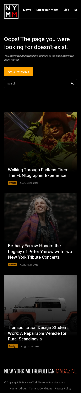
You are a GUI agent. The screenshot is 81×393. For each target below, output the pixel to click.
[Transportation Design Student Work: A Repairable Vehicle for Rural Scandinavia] (40, 311)
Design (13, 346)
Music (12, 182)
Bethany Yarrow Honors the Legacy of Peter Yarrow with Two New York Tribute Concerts (40, 252)
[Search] (72, 83)
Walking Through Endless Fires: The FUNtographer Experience (38, 173)
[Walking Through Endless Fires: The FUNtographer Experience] (40, 148)
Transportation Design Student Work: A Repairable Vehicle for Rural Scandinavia (38, 333)
